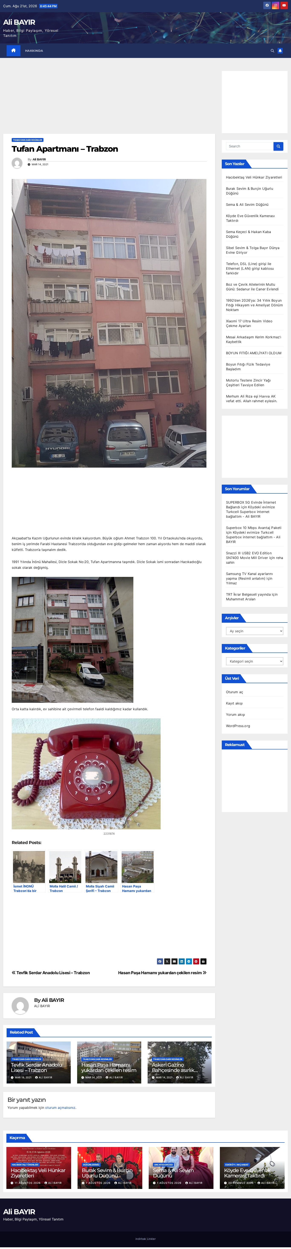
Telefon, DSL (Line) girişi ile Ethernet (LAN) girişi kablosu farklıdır (250, 268)
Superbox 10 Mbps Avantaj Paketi (254, 528)
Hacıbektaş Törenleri (25, 1164)
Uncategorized (163, 1164)
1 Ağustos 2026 (169, 1182)
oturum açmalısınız (60, 1107)
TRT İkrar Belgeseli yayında (248, 594)
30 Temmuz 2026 (241, 1182)
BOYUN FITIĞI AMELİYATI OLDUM (254, 353)
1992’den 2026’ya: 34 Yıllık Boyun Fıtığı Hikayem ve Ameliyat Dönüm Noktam (254, 305)
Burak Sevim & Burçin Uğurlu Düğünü (107, 1173)
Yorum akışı (235, 714)
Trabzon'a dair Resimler (27, 140)
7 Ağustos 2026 (98, 1182)
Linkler (151, 1238)
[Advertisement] (109, 102)
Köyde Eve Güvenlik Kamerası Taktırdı (247, 1173)
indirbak (140, 1238)
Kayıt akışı (234, 703)
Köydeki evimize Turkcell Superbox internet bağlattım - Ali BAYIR (250, 512)
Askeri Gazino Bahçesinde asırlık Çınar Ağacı (173, 1070)
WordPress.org (238, 726)
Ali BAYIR (19, 22)
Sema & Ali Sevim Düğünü (247, 204)
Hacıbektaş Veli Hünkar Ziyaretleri (254, 177)
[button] (272, 51)
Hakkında (34, 51)
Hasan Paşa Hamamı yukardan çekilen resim (160, 972)
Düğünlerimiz (91, 1164)
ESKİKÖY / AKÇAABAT (237, 1164)
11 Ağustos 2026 (28, 1182)
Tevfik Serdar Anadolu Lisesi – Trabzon (53, 972)
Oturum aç (234, 692)
